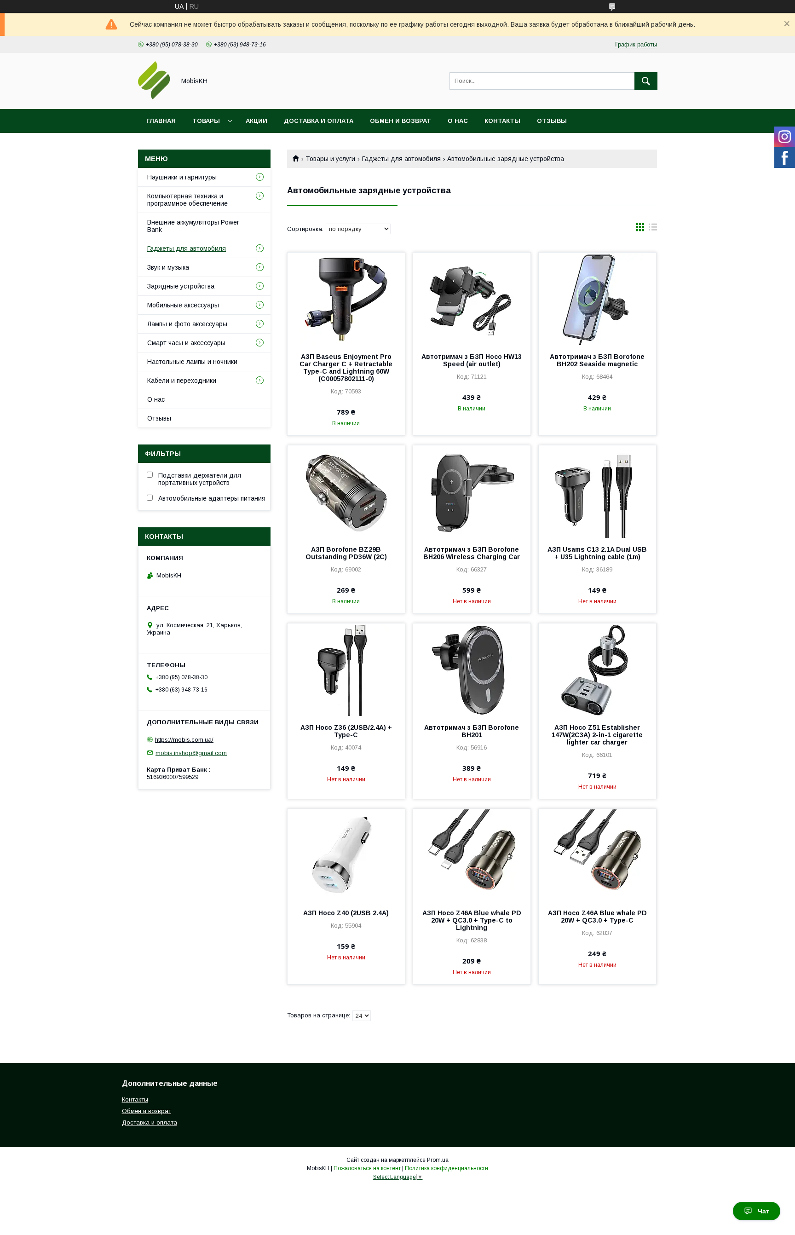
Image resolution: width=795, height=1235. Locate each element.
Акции (256, 120)
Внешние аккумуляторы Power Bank (193, 226)
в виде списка (653, 229)
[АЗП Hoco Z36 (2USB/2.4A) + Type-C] (346, 669)
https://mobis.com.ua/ (184, 739)
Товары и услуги (330, 158)
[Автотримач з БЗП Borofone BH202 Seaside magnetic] (597, 299)
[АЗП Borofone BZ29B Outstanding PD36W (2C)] (346, 491)
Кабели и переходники (181, 380)
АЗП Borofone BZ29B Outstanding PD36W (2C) (346, 553)
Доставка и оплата (318, 120)
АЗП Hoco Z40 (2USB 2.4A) (346, 913)
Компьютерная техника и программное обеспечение (187, 199)
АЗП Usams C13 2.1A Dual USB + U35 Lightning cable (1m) (597, 553)
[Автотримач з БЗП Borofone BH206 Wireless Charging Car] (471, 491)
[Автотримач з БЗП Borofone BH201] (471, 669)
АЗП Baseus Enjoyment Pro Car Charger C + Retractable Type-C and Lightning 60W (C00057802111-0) (346, 367)
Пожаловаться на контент (367, 1168)
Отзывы (552, 120)
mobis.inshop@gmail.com (191, 752)
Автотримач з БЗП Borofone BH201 (471, 731)
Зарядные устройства (180, 286)
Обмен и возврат (400, 120)
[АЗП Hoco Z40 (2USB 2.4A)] (346, 855)
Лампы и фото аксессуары (187, 324)
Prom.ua (438, 1160)
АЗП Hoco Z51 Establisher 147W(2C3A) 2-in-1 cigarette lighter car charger (597, 735)
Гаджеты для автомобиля (401, 158)
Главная (161, 120)
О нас (458, 120)
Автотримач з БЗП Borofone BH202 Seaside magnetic (597, 360)
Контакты (502, 120)
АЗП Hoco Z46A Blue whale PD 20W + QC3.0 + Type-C (597, 916)
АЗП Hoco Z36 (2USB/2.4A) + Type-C (346, 731)
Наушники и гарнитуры (182, 177)
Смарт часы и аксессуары (186, 342)
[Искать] (645, 81)
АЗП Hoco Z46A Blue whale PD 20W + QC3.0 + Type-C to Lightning (471, 920)
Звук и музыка (168, 267)
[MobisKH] (154, 97)
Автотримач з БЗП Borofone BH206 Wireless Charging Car (471, 553)
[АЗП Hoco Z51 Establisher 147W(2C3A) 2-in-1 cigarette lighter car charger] (597, 669)
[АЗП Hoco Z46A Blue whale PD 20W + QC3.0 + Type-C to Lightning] (471, 855)
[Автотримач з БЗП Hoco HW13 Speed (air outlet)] (471, 299)
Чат (763, 1211)
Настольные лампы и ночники (192, 361)
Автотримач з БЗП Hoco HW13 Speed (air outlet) (471, 360)
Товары (206, 120)
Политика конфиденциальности (446, 1168)
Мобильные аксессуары (183, 305)
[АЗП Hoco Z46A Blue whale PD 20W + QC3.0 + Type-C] (597, 855)
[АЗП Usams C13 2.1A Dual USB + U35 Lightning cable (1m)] (597, 491)
